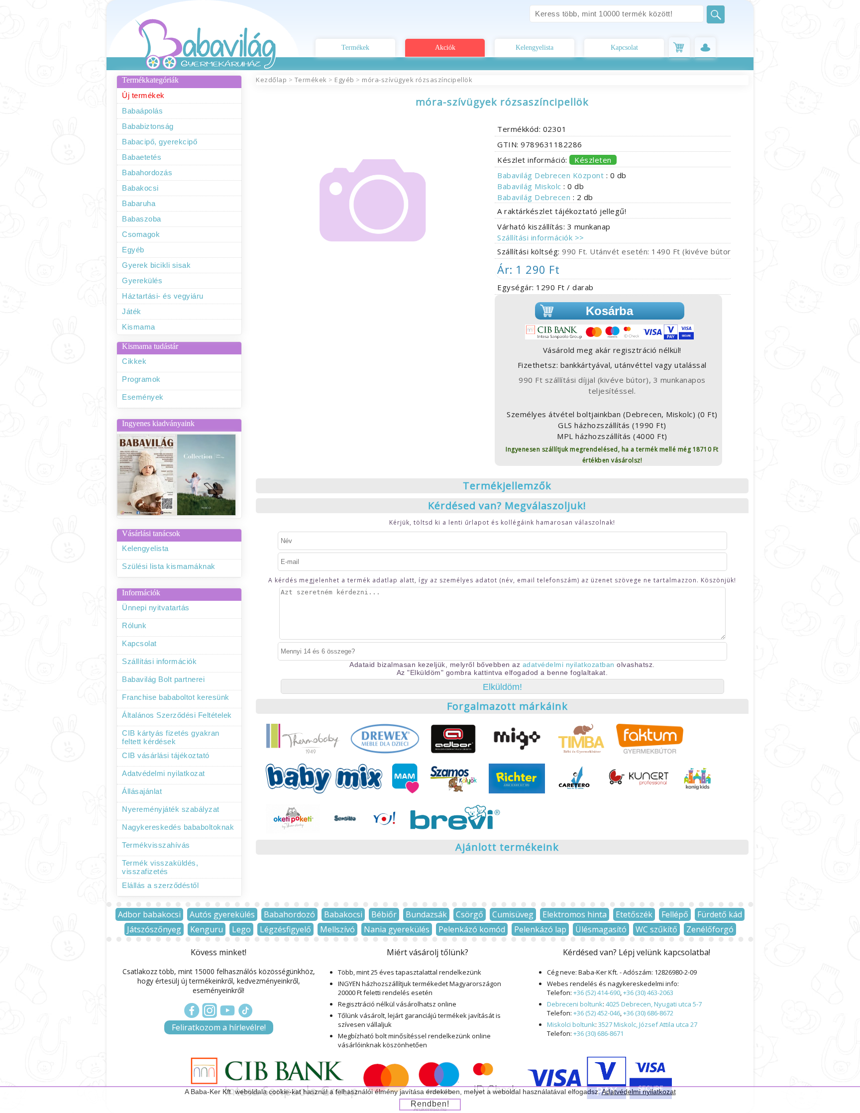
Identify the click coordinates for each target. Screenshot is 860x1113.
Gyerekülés (142, 280)
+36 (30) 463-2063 (648, 992)
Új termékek (143, 95)
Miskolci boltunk (571, 1024)
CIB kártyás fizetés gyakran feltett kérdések (170, 737)
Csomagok (141, 234)
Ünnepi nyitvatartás (156, 607)
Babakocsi (140, 188)
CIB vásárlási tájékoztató (166, 755)
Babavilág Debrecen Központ (551, 175)
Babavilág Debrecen (535, 197)
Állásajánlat (142, 791)
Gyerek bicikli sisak (156, 265)
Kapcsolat (624, 47)
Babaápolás (142, 111)
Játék (131, 311)
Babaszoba (141, 219)
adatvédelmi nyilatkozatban (569, 664)
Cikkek (134, 361)
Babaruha (138, 203)
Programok (141, 379)
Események (143, 397)
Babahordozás (147, 172)
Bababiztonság (148, 126)
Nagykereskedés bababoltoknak (178, 827)
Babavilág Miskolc (530, 186)
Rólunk (134, 625)
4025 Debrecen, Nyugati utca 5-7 (654, 1004)
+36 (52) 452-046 (596, 1012)
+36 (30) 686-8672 (648, 1012)
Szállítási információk (159, 661)
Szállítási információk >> (540, 237)
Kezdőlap (271, 79)
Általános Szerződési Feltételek (177, 715)
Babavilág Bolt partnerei (163, 679)
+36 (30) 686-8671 (598, 1033)
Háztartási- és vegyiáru (163, 296)
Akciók (445, 47)
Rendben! (430, 1104)
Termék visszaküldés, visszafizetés (160, 867)
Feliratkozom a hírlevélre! (219, 1027)
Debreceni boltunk (575, 1004)
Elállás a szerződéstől (160, 885)
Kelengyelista (534, 47)
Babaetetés (141, 157)
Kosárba (609, 311)
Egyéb (133, 249)
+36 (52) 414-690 (596, 992)
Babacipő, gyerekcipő (159, 141)
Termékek (355, 47)
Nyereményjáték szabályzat (170, 809)
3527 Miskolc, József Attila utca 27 (647, 1024)
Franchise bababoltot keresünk (175, 697)
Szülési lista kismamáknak (168, 566)
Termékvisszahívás (156, 845)
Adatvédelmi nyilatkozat (163, 773)
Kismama (138, 327)
